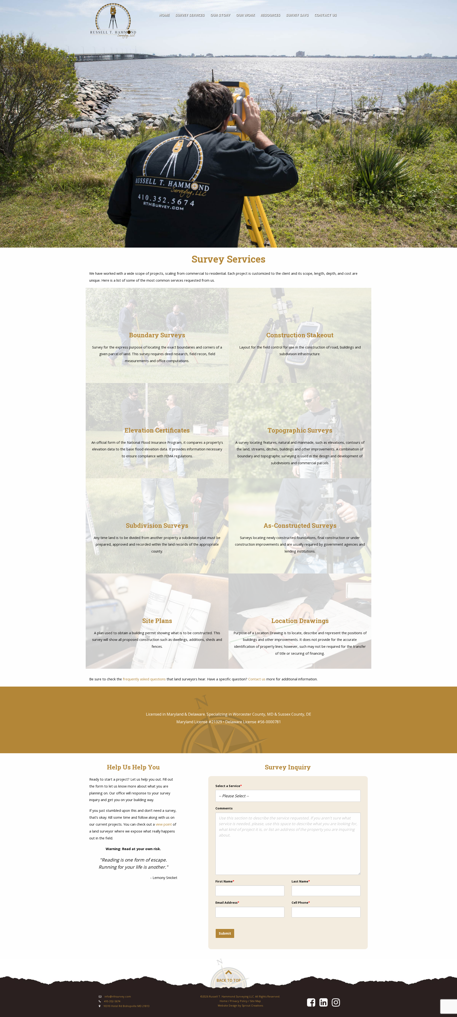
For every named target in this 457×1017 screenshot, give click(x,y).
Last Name (301, 881)
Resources (270, 15)
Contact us (256, 679)
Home (164, 15)
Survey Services (189, 15)
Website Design (227, 1005)
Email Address (227, 902)
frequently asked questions (144, 679)
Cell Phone (301, 902)
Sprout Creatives (252, 1005)
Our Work (245, 15)
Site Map (255, 1001)
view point (164, 824)
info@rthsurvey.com (117, 996)
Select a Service (228, 786)
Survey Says (297, 15)
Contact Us (325, 15)
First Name (224, 881)
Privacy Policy (239, 1001)
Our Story (220, 15)
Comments (224, 808)
